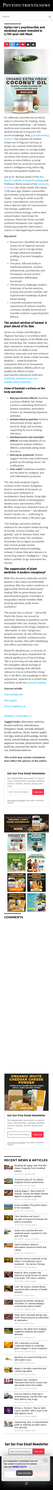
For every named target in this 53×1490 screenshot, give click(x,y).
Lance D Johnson (25, 39)
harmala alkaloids (34, 729)
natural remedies (39, 739)
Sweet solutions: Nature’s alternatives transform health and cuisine (30, 1247)
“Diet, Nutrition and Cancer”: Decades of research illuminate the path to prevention (31, 1219)
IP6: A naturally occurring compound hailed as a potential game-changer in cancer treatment (30, 1346)
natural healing (20, 739)
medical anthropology (26, 736)
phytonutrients (33, 743)
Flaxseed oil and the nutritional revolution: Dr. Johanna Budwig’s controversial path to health (29, 1304)
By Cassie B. (29, 1402)
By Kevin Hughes (31, 1200)
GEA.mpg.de (10, 700)
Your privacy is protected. (16, 800)
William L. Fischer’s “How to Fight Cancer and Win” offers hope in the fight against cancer (30, 1411)
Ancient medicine (13, 725)
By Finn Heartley (31, 1389)
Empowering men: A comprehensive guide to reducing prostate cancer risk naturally (31, 1425)
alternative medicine (32, 721)
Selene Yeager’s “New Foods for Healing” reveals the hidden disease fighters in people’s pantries (31, 1194)
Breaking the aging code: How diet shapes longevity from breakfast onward (30, 1168)
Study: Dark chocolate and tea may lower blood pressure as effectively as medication (31, 1318)
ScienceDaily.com (13, 694)
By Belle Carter (30, 1309)
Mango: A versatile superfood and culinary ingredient (30, 1369)
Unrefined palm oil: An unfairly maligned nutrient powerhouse (29, 1181)
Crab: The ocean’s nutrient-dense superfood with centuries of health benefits (30, 1289)
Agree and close (24, 1473)
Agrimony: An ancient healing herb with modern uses (30, 1358)
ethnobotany (31, 725)
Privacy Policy (20, 1467)
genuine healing (36, 682)
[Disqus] (26, 958)
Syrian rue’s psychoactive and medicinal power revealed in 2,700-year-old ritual (31, 1233)
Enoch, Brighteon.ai (14, 706)
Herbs (26, 732)
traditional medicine (20, 750)
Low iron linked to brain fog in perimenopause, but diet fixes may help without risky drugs (30, 1397)
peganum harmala (14, 743)
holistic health (38, 732)
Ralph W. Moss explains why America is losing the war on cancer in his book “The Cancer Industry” (31, 1275)
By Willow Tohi (30, 1174)
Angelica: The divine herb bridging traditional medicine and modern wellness (30, 1332)
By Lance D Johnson (32, 1239)
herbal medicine (13, 732)
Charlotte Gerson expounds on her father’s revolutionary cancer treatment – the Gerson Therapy (30, 1261)
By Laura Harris (30, 1186)
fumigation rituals (13, 729)
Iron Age (8, 736)
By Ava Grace (30, 1211)
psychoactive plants (26, 746)
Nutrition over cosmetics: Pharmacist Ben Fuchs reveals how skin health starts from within (30, 1383)
